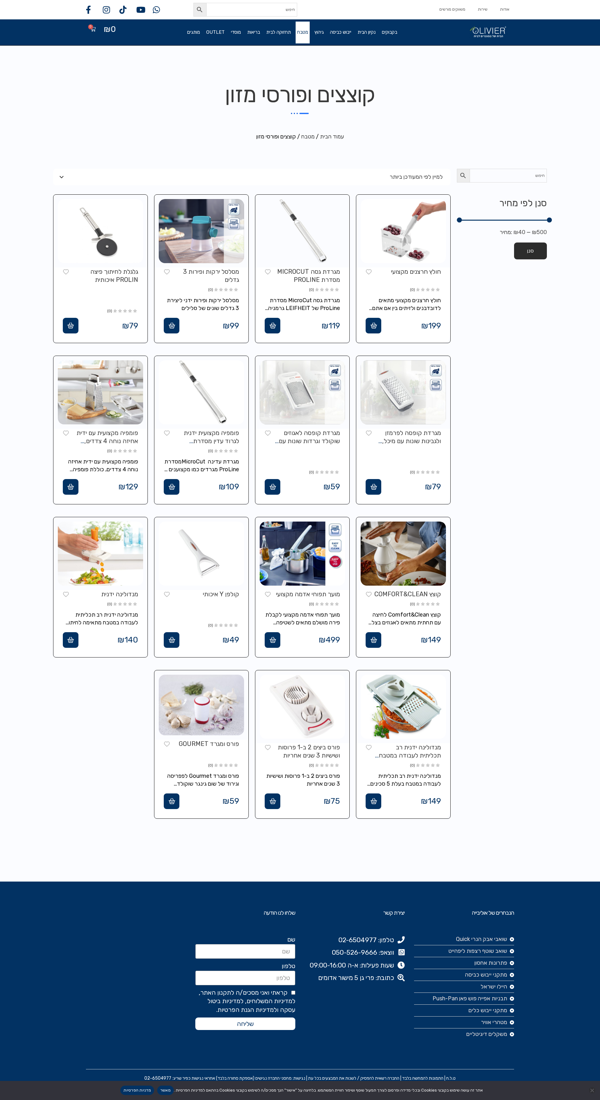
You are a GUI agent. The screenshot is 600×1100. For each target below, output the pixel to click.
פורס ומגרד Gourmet (209, 744)
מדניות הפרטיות (137, 1090)
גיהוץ (319, 32)
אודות (504, 9)
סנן (530, 251)
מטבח (302, 32)
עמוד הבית (332, 136)
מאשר (165, 1090)
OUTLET (215, 32)
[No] (592, 1090)
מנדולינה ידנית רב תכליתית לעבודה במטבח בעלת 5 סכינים (410, 755)
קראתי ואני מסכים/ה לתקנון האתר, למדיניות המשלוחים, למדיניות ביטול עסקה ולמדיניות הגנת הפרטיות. (247, 1001)
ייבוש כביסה (340, 32)
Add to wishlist (369, 271)
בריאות (253, 32)
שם (291, 939)
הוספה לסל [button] (373, 325)
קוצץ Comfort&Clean (407, 594)
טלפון (288, 966)
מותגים (193, 32)
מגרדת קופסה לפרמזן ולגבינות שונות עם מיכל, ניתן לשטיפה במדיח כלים (410, 441)
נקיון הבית (367, 32)
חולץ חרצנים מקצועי (416, 271)
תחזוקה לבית (278, 32)
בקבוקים (389, 32)
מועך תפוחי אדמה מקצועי (308, 594)
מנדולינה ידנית (119, 594)
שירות (483, 9)
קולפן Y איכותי (221, 594)
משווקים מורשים (452, 9)
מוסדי (236, 32)
